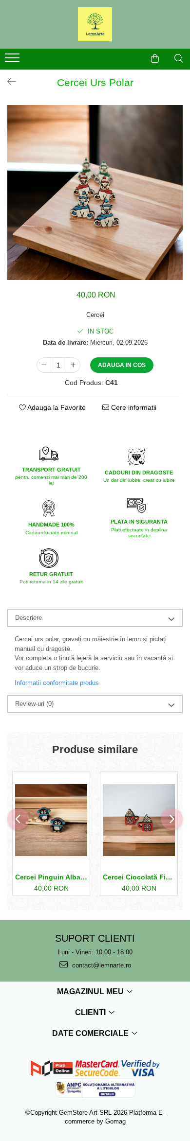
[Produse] (13, 60)
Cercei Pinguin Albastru (51, 877)
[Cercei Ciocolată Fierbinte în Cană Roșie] (139, 820)
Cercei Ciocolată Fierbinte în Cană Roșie (139, 877)
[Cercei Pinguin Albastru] (51, 820)
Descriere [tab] (28, 617)
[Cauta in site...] (179, 58)
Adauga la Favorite (56, 407)
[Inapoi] (7, 81)
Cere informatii (132, 407)
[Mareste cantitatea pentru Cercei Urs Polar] (73, 365)
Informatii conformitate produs (57, 682)
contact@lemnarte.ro (100, 965)
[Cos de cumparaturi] (155, 58)
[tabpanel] (95, 192)
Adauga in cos (122, 365)
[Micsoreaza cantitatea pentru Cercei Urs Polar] (44, 365)
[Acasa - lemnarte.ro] (95, 24)
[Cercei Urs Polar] (95, 192)
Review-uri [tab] (34, 703)
